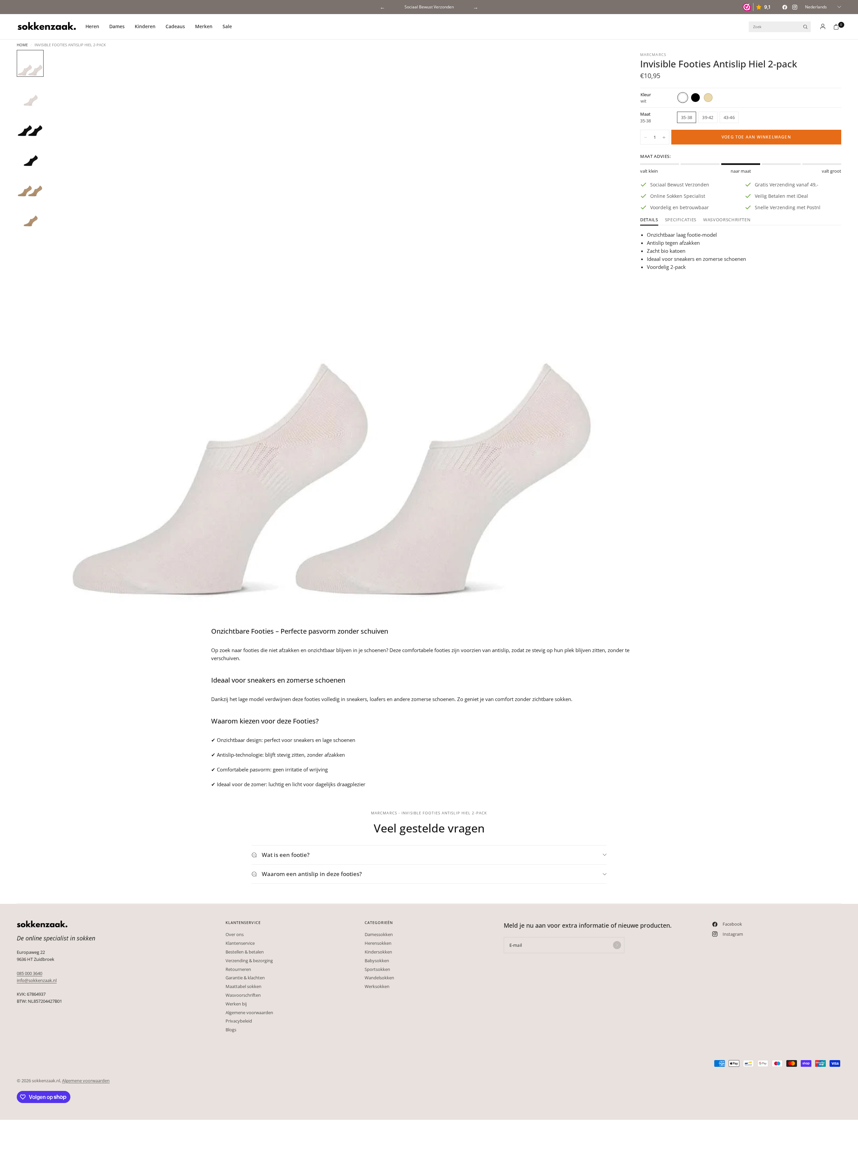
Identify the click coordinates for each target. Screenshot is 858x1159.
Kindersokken (378, 952)
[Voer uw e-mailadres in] (617, 945)
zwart (695, 97)
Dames (117, 26)
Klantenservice (240, 943)
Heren (92, 26)
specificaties (680, 220)
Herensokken (378, 943)
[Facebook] (785, 7)
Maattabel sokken (243, 986)
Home (22, 45)
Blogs (231, 1030)
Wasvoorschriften (726, 220)
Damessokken (379, 934)
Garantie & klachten (245, 978)
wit (682, 97)
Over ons (235, 934)
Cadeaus (175, 26)
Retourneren (238, 969)
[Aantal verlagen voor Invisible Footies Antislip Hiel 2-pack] (645, 137)
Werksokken (377, 986)
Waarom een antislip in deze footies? (312, 874)
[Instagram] (795, 7)
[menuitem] (94, 27)
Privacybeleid (239, 1021)
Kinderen (145, 26)
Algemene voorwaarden (249, 1012)
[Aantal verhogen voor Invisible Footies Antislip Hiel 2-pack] (664, 137)
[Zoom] (606, 64)
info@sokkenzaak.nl (37, 980)
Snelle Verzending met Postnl (429, 7)
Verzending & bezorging (249, 961)
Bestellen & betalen (245, 952)
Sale (227, 26)
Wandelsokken (379, 978)
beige (708, 97)
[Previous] (64, 337)
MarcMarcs (653, 54)
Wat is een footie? (286, 855)
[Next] (603, 337)
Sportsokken (377, 969)
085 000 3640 (29, 973)
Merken (203, 26)
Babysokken (377, 961)
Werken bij (236, 1004)
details (649, 220)
